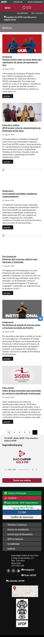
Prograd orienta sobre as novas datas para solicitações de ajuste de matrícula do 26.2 (21, 62)
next (35, 432)
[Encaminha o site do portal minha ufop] (27, 7)
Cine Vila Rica (31, 438)
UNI (22, 512)
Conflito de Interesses (22, 517)
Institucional (7, 191)
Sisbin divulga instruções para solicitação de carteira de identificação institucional (21, 392)
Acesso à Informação (17, 493)
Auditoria (11, 548)
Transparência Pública (22, 507)
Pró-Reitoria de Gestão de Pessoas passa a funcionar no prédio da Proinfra (21, 326)
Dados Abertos (32, 502)
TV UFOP (8, 438)
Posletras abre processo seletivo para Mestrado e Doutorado (19, 260)
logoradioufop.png (12, 445)
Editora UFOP (10, 441)
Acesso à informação (35, 2)
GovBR (4, 2)
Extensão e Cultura (10, 125)
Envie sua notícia (22, 480)
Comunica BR (17, 2)
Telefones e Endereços (17, 524)
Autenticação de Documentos (20, 534)
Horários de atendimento (18, 529)
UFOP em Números (15, 539)
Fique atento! (8, 388)
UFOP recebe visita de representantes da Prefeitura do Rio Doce (21, 129)
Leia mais (7, 96)
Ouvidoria (12, 497)
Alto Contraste (37, 13)
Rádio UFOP (19, 438)
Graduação (7, 57)
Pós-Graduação (9, 257)
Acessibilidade (22, 13)
